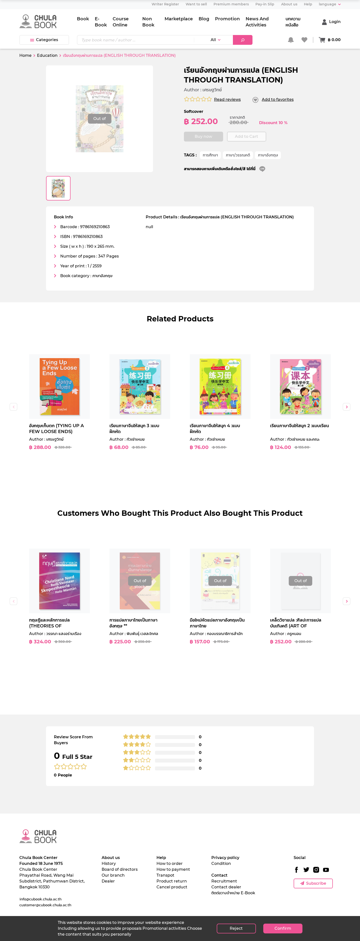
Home (25, 55)
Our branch (113, 875)
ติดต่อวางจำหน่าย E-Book (233, 893)
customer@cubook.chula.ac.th (45, 905)
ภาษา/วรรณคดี (238, 155)
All (213, 39)
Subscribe (316, 883)
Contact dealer (226, 887)
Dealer (108, 881)
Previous (13, 407)
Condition (221, 863)
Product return (171, 881)
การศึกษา (210, 155)
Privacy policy (225, 857)
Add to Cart (246, 136)
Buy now (203, 136)
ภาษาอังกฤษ (268, 155)
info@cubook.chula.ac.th (40, 899)
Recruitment (224, 881)
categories (47, 39)
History (109, 863)
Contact (219, 875)
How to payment (173, 869)
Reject (236, 928)
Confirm (283, 928)
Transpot (165, 875)
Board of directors (120, 869)
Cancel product (171, 887)
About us (111, 857)
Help (161, 857)
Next (346, 407)
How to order (169, 863)
